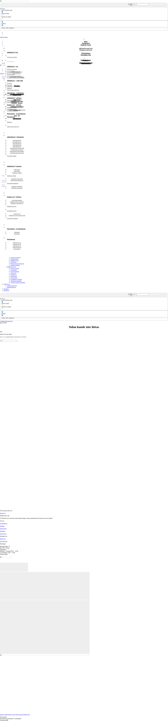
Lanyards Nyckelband (15, 265)
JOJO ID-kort (13, 262)
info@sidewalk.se (3, 541)
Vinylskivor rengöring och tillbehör (17, 282)
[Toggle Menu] (84, 58)
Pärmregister (17, 249)
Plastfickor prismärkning (15, 257)
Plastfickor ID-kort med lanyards (17, 263)
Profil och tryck (3, 533)
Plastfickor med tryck (85, 50)
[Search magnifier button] (131, 4)
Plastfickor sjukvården (16, 188)
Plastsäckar (17, 233)
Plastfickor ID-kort (14, 259)
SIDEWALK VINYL (11, 266)
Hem (1, 322)
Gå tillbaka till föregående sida (6, 321)
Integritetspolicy (3, 528)
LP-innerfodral (13, 270)
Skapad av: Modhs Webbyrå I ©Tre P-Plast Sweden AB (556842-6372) (15, 714)
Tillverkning (6, 289)
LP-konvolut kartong (14, 271)
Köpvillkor (2, 526)
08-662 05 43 (3, 513)
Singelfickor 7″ (13, 274)
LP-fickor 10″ (13, 273)
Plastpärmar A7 (17, 118)
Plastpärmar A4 (17, 118)
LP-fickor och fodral (14, 268)
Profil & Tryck (86, 45)
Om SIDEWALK (3, 523)
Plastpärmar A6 (17, 118)
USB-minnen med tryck (12, 285)
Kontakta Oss (86, 55)
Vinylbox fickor (13, 276)
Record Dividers (13, 277)
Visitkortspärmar (17, 118)
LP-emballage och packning (16, 279)
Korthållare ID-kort (14, 260)
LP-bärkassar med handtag (16, 281)
